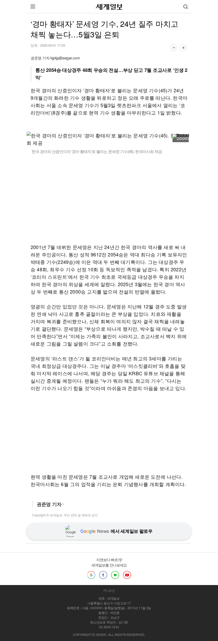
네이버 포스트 (115, 575)
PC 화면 (109, 590)
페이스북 (103, 575)
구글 (91, 575)
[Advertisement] (109, 199)
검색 (185, 6)
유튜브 (127, 575)
